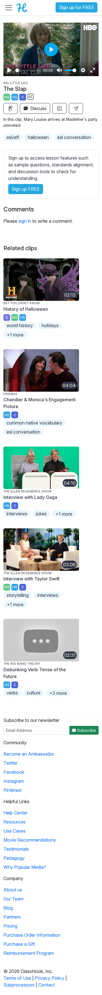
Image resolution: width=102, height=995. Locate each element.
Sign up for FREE (76, 7)
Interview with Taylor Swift (31, 579)
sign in (24, 221)
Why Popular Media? (24, 867)
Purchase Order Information (31, 935)
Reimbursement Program (28, 953)
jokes (41, 513)
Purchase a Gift (19, 944)
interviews (17, 513)
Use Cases (14, 831)
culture (34, 693)
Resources (14, 822)
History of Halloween (25, 309)
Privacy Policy (49, 978)
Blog (8, 908)
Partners (12, 917)
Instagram (13, 781)
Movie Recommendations (29, 840)
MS (7, 97)
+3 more (58, 693)
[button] (76, 108)
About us (12, 890)
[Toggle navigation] (9, 7)
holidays (50, 325)
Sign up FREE (26, 189)
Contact (46, 985)
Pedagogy (14, 858)
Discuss (37, 108)
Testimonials (16, 849)
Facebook (13, 772)
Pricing (10, 926)
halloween (38, 137)
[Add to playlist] (59, 108)
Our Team (13, 899)
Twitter (10, 763)
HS (14, 97)
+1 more (15, 335)
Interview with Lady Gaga (30, 497)
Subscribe (86, 730)
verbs (12, 693)
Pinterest (12, 790)
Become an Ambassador (28, 754)
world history (20, 325)
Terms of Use (17, 978)
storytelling (18, 595)
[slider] (28, 70)
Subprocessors (19, 985)
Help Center (15, 813)
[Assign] (10, 108)
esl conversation (74, 137)
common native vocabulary (34, 423)
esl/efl (13, 137)
